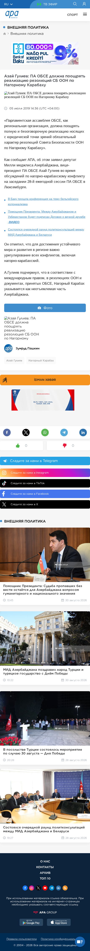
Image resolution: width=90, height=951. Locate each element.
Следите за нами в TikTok (28, 483)
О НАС (45, 861)
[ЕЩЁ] (84, 14)
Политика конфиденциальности (62, 938)
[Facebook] (25, 888)
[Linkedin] (58, 888)
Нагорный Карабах (41, 360)
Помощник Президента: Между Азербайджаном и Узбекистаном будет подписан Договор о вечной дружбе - (46, 217)
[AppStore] (59, 923)
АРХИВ (45, 872)
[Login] (84, 4)
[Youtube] (45, 888)
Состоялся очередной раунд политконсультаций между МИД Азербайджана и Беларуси (46, 232)
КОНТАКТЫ (45, 867)
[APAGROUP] (45, 912)
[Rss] (65, 888)
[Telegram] (51, 888)
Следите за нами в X (24, 504)
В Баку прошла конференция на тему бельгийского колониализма (43, 201)
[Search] (74, 4)
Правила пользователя (21, 938)
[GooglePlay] (31, 923)
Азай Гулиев (14, 360)
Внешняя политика (27, 34)
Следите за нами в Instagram (30, 472)
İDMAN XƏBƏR (45, 379)
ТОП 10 (45, 878)
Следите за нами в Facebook (30, 493)
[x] (38, 888)
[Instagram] (31, 888)
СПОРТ (72, 14)
